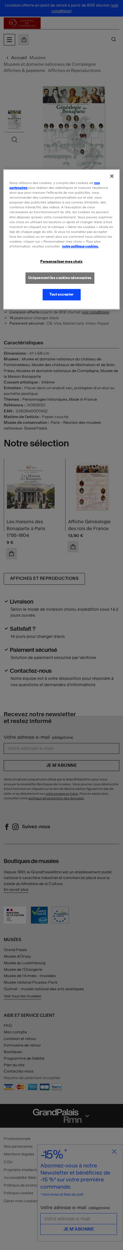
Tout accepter (61, 294)
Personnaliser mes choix (61, 261)
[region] (61, 239)
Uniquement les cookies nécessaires (60, 277)
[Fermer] (112, 176)
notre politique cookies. (80, 246)
